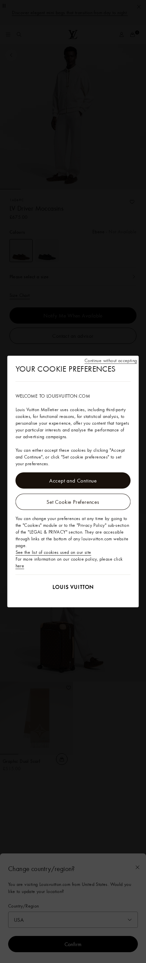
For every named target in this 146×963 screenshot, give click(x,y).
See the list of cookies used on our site (53, 552)
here (20, 566)
